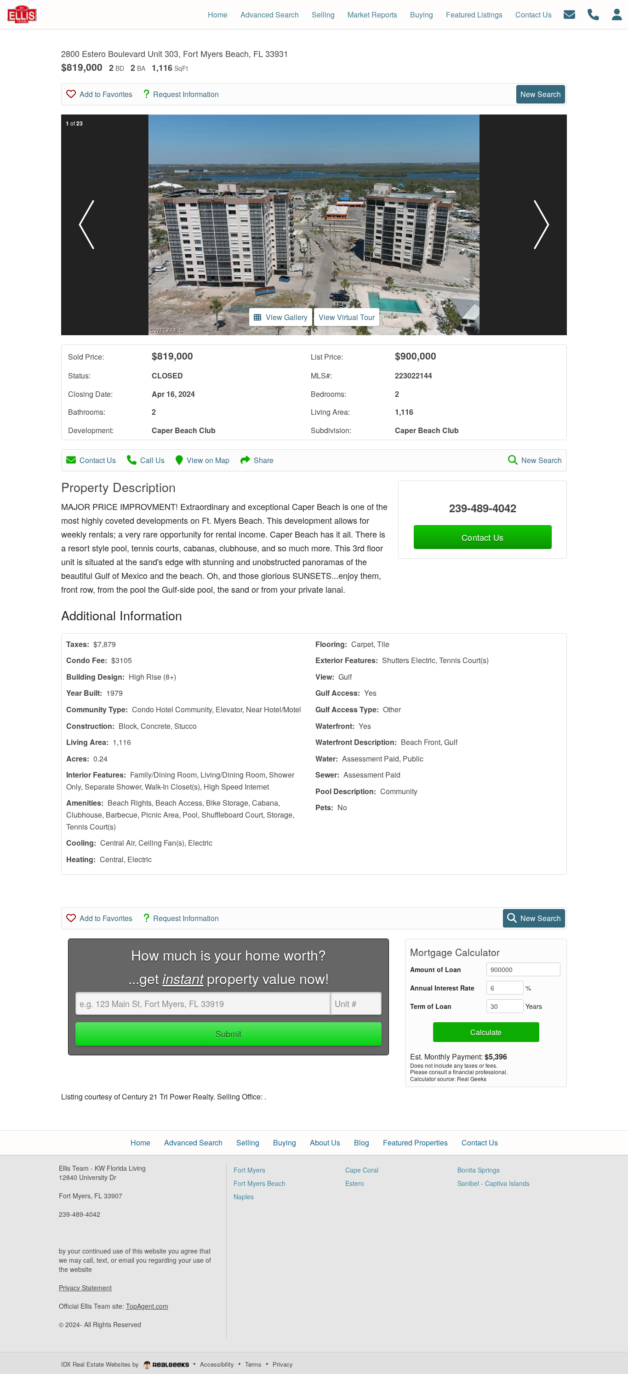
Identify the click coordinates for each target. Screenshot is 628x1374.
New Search (540, 94)
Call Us (152, 460)
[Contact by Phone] (593, 13)
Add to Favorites (106, 94)
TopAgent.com (147, 1306)
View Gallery (287, 317)
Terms (253, 1364)
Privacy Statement (85, 1287)
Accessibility (217, 1364)
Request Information (186, 94)
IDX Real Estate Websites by (101, 1364)
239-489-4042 (482, 507)
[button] (86, 224)
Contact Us (98, 460)
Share (264, 460)
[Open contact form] (569, 13)
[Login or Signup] (617, 13)
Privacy (283, 1364)
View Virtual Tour (347, 317)
